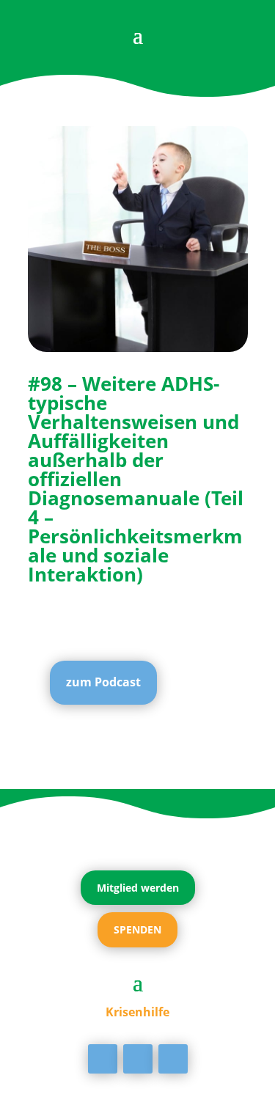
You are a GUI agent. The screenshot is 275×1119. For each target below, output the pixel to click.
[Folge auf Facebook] (102, 1059)
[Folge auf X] (138, 1059)
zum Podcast (103, 682)
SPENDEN (137, 929)
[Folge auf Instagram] (173, 1059)
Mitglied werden (138, 888)
